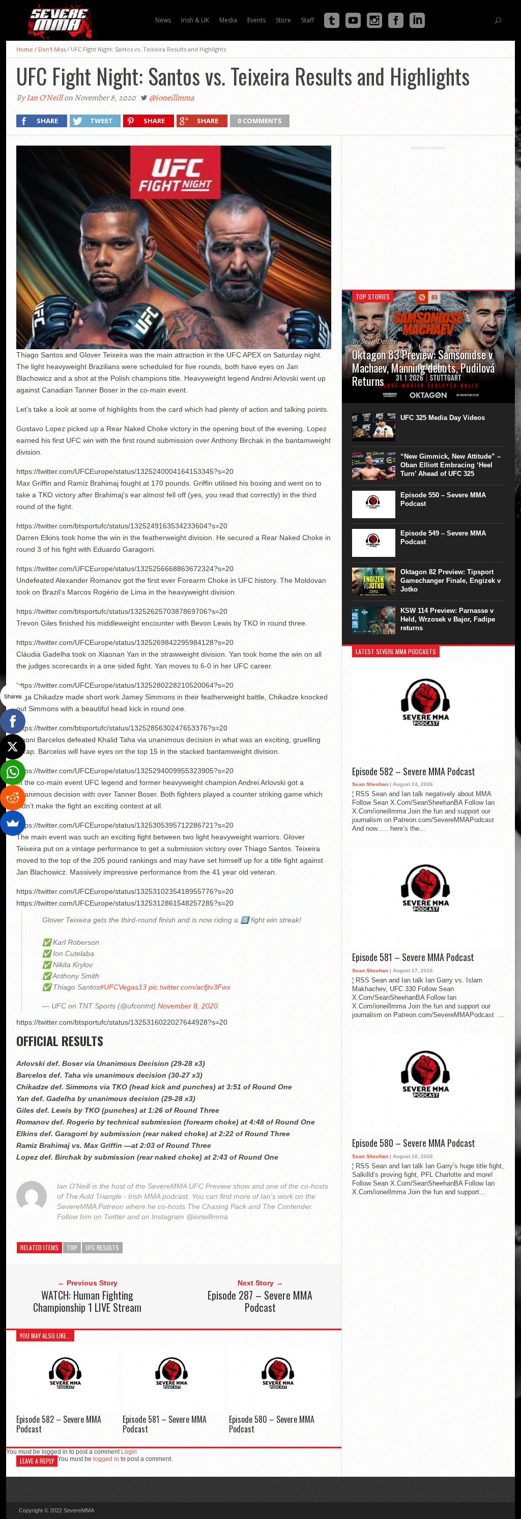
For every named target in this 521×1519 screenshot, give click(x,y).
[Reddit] (12, 797)
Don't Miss (52, 49)
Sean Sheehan (370, 784)
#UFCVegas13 (123, 987)
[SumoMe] (12, 823)
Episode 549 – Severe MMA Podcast (443, 537)
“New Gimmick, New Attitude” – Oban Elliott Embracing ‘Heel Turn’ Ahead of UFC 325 (450, 465)
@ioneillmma (171, 97)
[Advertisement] (428, 213)
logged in (106, 1458)
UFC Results (102, 1247)
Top (72, 1247)
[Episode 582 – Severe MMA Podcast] (67, 1409)
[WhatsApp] (12, 772)
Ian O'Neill (44, 97)
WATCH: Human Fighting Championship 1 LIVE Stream (87, 1301)
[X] (12, 747)
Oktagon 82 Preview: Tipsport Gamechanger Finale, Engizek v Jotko (450, 580)
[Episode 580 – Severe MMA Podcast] (280, 1409)
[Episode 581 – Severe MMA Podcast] (173, 1409)
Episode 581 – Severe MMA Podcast (165, 1424)
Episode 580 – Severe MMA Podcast (271, 1424)
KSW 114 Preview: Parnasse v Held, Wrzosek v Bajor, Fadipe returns (447, 619)
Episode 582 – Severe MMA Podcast (58, 1424)
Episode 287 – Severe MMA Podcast (260, 1301)
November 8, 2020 (188, 1006)
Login (129, 1451)
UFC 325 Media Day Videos (442, 417)
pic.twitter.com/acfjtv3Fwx (189, 987)
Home (24, 49)
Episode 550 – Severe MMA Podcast (443, 499)
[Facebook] (12, 721)
